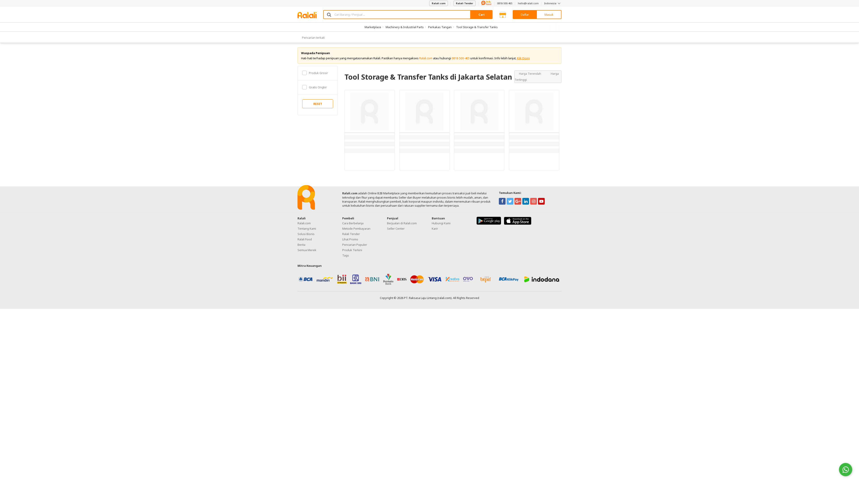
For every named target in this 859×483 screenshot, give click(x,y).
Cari (481, 15)
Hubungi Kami (441, 223)
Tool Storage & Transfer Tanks (477, 27)
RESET (317, 104)
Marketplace (373, 27)
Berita (301, 245)
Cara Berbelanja (353, 223)
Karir (435, 229)
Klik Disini (523, 58)
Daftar (525, 15)
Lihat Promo (350, 239)
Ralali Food (305, 239)
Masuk (548, 15)
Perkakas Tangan (440, 27)
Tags (345, 255)
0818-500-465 (504, 3)
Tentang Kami (307, 229)
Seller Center (396, 229)
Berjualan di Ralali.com (402, 223)
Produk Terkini (352, 250)
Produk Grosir (318, 73)
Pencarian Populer (354, 245)
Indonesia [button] (550, 3)
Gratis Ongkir (318, 87)
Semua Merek (307, 250)
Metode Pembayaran (356, 229)
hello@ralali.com (528, 3)
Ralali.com (438, 3)
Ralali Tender (464, 3)
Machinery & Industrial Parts (405, 27)
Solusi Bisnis (306, 234)
